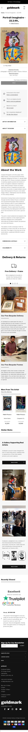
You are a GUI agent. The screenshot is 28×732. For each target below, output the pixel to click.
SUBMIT (22, 645)
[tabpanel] (14, 272)
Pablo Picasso (15, 23)
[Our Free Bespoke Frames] (14, 349)
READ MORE (14, 462)
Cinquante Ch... (21, 418)
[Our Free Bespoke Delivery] (14, 300)
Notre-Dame (7, 418)
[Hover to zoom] (14, 45)
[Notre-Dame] (7, 403)
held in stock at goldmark (14, 101)
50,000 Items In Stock (14, 1)
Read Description (13, 73)
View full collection (6, 391)
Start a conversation (12, 94)
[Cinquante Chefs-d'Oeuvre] (21, 404)
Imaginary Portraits (14, 69)
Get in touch (10, 108)
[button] (3, 7)
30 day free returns (12, 114)
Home (2, 12)
